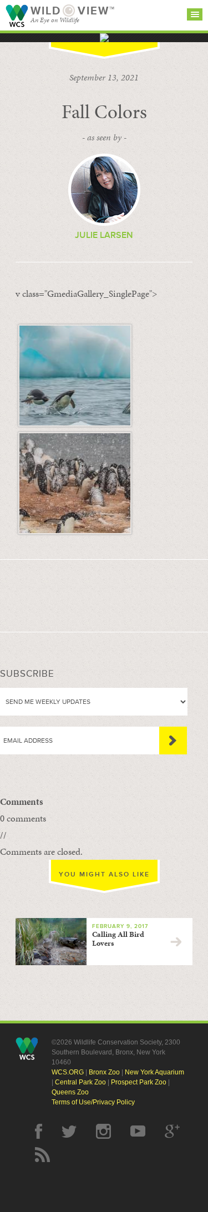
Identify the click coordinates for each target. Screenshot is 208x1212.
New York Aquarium (154, 1072)
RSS (42, 1154)
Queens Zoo (70, 1092)
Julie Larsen (104, 235)
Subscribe (173, 740)
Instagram (103, 1131)
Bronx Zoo (104, 1072)
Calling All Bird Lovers (118, 939)
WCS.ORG (68, 1072)
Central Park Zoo (80, 1082)
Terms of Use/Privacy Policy (93, 1102)
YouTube (137, 1131)
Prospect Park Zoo (138, 1082)
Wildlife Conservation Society (17, 15)
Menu (194, 14)
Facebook (38, 1131)
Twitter (69, 1131)
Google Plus (172, 1131)
